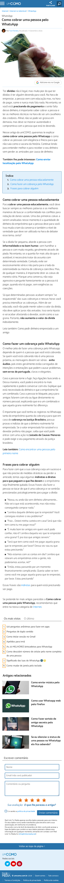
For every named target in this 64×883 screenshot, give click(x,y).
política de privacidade (26, 811)
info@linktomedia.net (27, 834)
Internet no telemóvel (18, 11)
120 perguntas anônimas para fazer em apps (28, 627)
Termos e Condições (12, 880)
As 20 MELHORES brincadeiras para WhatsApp (29, 647)
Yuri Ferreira (13, 30)
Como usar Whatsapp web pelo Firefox (46, 702)
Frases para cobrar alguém (24, 188)
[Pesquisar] (60, 3)
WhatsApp (32, 11)
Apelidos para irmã (16, 642)
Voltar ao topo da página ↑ (32, 846)
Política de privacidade (32, 880)
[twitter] (7, 863)
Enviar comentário (48, 813)
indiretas (25, 585)
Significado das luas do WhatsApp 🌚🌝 (26, 661)
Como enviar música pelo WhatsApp (45, 684)
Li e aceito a (21, 811)
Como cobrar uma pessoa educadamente (32, 180)
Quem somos (40, 876)
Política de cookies (51, 880)
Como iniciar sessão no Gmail (21, 637)
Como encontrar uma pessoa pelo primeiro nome (29, 451)
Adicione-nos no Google (49, 82)
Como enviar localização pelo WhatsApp (26, 161)
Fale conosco (53, 876)
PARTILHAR (50, 5)
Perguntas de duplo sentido (20, 632)
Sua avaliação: (15, 805)
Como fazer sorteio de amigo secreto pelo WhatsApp (43, 722)
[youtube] (13, 863)
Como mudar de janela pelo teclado (24, 666)
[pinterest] (19, 863)
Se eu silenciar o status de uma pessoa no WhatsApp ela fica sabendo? (46, 740)
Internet (5, 11)
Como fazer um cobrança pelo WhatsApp (32, 184)
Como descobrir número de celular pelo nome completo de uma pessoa (34, 654)
